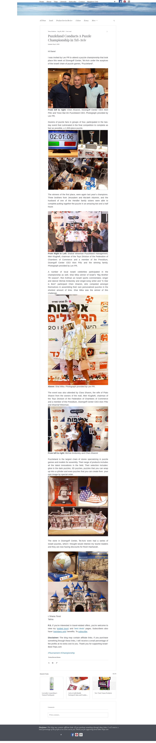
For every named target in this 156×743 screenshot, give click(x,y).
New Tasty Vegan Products (103, 693)
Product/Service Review (64, 21)
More (93, 21)
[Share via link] (56, 663)
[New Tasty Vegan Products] (104, 683)
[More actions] (107, 31)
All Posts (43, 21)
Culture (78, 21)
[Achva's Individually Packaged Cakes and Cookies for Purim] (78, 683)
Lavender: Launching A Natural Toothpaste (49, 694)
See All (114, 673)
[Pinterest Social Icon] (124, 1)
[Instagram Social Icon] (129, 1)
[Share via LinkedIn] (52, 663)
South (51, 21)
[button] (63, 1)
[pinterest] (115, 1)
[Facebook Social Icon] (120, 1)
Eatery (86, 21)
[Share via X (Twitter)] (48, 663)
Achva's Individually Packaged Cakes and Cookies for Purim (77, 694)
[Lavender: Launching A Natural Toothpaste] (51, 683)
